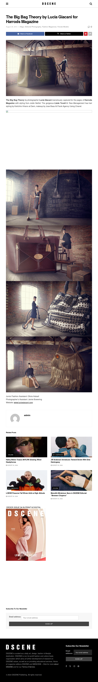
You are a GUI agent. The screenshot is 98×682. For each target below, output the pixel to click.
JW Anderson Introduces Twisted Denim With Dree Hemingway (70, 460)
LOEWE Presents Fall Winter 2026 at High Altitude (25, 493)
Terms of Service (28, 667)
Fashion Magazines (49, 27)
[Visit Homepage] (49, 3)
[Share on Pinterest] (86, 34)
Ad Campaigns (58, 455)
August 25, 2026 (12, 465)
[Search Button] (91, 3)
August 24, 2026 (57, 499)
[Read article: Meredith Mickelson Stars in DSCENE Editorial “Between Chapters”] (71, 480)
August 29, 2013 (11, 27)
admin (27, 415)
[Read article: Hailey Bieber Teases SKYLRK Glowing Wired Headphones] (26, 447)
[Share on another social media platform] (90, 34)
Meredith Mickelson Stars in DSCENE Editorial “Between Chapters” (69, 494)
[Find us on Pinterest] (78, 666)
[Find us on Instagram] (74, 666)
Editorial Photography (33, 27)
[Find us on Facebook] (66, 666)
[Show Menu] (7, 3)
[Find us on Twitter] (70, 666)
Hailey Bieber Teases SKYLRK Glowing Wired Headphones (23, 460)
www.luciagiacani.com (23, 402)
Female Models (63, 27)
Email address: (15, 616)
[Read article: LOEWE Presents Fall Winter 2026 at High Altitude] (26, 480)
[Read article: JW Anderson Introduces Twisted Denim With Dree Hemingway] (71, 447)
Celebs (10, 455)
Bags (22, 27)
